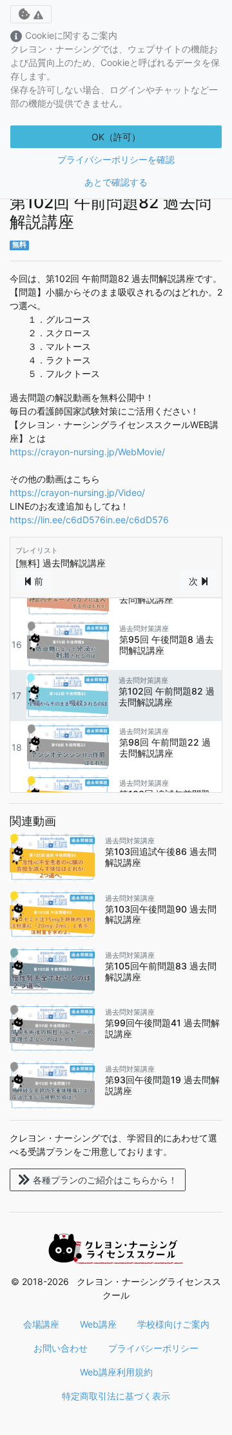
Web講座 (98, 1324)
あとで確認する (116, 182)
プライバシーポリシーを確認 (116, 159)
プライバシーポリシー (153, 1348)
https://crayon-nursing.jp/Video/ (77, 492)
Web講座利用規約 (116, 1371)
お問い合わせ (61, 1348)
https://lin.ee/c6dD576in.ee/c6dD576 (89, 519)
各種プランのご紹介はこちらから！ (105, 1179)
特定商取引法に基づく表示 (116, 1395)
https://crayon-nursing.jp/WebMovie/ (87, 451)
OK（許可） (116, 136)
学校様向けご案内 (173, 1324)
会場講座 (41, 1324)
